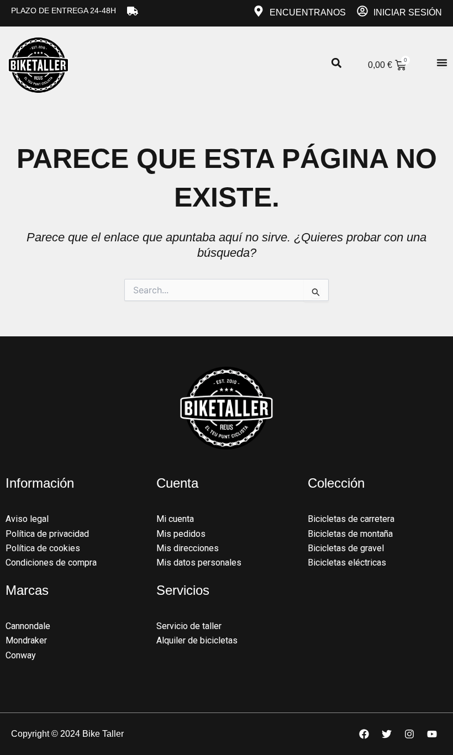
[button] (336, 63)
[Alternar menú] (441, 62)
